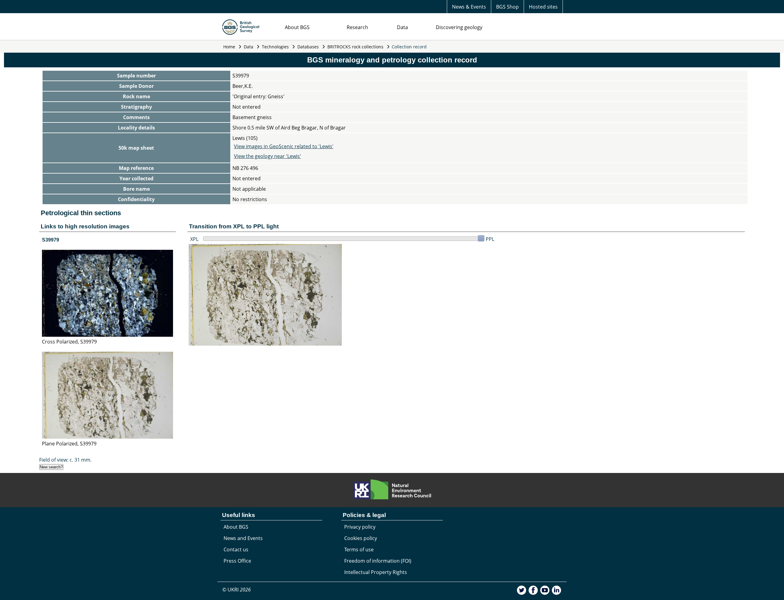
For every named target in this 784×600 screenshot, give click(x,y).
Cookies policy (360, 538)
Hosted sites (543, 6)
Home (229, 47)
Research (357, 27)
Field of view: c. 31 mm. (65, 459)
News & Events (469, 6)
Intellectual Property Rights (375, 572)
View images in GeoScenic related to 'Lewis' (284, 146)
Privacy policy (359, 526)
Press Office (237, 560)
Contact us (236, 549)
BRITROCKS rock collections (355, 47)
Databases (308, 47)
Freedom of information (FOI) (377, 560)
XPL (194, 239)
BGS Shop (507, 6)
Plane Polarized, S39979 (69, 443)
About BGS (297, 27)
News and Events (243, 538)
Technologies (275, 47)
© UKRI (236, 589)
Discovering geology (459, 27)
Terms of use (359, 549)
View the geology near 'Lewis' (267, 156)
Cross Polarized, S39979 (69, 341)
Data (402, 27)
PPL (490, 239)
